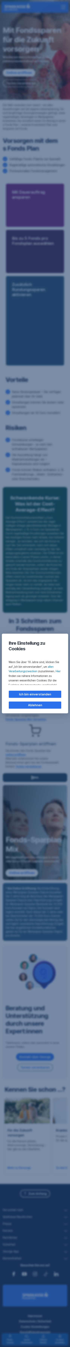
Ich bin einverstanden (35, 694)
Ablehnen (35, 705)
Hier (58, 671)
